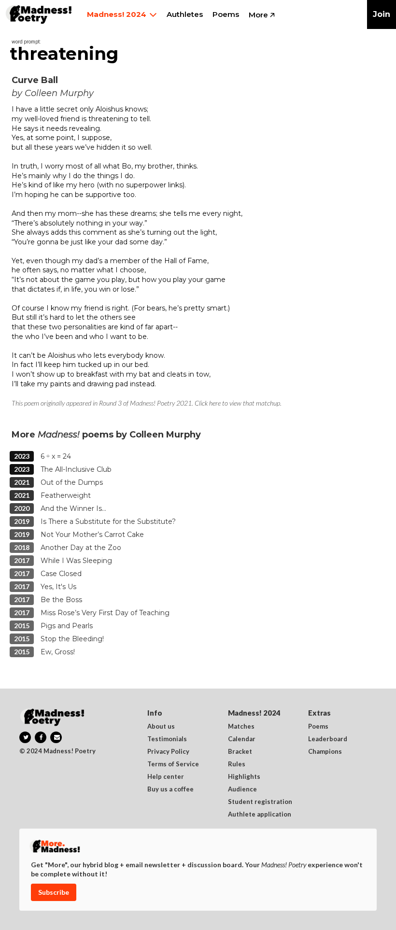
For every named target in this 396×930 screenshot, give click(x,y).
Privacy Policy (168, 751)
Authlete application (259, 814)
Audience (242, 789)
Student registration (260, 802)
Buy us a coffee (170, 789)
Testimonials (167, 739)
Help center (165, 777)
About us (161, 726)
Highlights (244, 777)
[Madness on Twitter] (25, 737)
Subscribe (53, 892)
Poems (318, 726)
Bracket (240, 751)
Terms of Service (173, 764)
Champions (325, 751)
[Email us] (56, 737)
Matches (241, 726)
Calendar (241, 739)
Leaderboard (327, 739)
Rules (236, 764)
